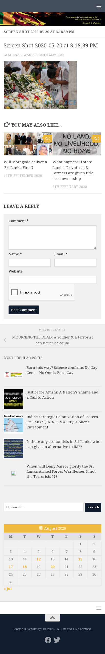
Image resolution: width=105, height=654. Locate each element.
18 (25, 567)
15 (80, 559)
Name (15, 254)
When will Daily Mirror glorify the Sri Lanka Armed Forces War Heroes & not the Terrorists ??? (61, 471)
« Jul (8, 589)
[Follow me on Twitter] (56, 640)
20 (52, 567)
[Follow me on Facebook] (48, 640)
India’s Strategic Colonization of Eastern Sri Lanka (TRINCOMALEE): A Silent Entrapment (62, 422)
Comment (18, 221)
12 (39, 559)
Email (60, 254)
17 (11, 567)
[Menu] (99, 6)
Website (16, 271)
